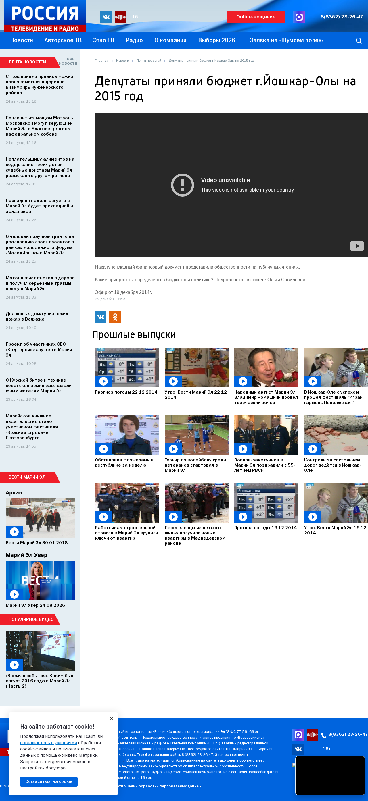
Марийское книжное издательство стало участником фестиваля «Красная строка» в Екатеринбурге (32, 427)
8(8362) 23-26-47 (342, 17)
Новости (122, 60)
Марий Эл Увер (26, 554)
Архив (14, 492)
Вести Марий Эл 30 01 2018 (37, 543)
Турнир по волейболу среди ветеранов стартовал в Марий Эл (195, 465)
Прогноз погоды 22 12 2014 (126, 392)
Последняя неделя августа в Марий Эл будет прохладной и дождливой (39, 206)
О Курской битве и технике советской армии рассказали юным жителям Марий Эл (39, 385)
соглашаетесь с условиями (48, 743)
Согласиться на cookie (48, 781)
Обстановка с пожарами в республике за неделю (124, 462)
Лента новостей (149, 60)
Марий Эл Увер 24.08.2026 (35, 606)
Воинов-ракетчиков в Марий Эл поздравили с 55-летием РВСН (264, 465)
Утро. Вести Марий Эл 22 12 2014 (196, 395)
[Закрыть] (111, 718)
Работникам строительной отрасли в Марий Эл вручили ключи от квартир (126, 533)
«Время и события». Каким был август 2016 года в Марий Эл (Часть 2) (39, 681)
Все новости (67, 61)
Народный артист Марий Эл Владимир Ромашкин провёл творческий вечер (266, 397)
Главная (102, 60)
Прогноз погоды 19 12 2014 (265, 528)
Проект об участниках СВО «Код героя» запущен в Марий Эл (39, 349)
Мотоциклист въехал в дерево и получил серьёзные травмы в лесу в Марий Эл (40, 283)
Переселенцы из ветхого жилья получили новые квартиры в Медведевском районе (195, 536)
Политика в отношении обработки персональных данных (148, 786)
